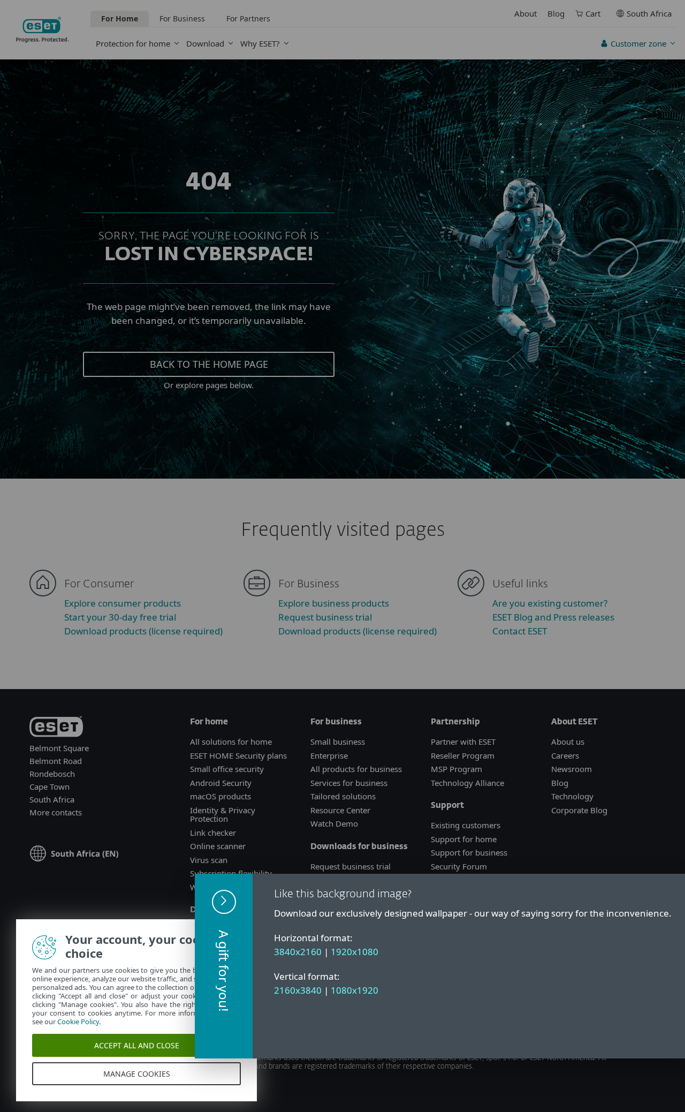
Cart (592, 13)
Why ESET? (260, 43)
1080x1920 (354, 990)
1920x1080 (354, 951)
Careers (565, 755)
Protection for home (133, 43)
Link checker (213, 832)
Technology (572, 796)
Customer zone (638, 43)
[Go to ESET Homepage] (42, 29)
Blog (556, 13)
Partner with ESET (463, 741)
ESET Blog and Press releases (553, 617)
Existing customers (465, 825)
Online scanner (218, 846)
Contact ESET (519, 631)
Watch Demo (334, 823)
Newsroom (571, 768)
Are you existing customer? (549, 603)
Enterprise (329, 755)
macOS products (220, 796)
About (525, 13)
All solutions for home (231, 741)
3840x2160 (298, 951)
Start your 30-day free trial (120, 617)
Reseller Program (462, 755)
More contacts (55, 812)
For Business (182, 18)
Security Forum (459, 866)
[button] (224, 966)
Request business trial (325, 617)
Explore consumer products (122, 603)
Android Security (221, 782)
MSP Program (456, 768)
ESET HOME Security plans (238, 755)
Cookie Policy (78, 1021)
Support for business (469, 852)
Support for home (464, 839)
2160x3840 (298, 990)
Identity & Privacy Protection (222, 814)
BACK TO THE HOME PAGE (209, 364)
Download (205, 43)
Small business (337, 741)
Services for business (348, 782)
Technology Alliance (467, 782)
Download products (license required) (143, 631)
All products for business (356, 768)
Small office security (227, 768)
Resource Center (340, 810)
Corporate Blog (579, 810)
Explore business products (333, 603)
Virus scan (208, 859)
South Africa (649, 13)
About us (567, 741)
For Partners (248, 18)
